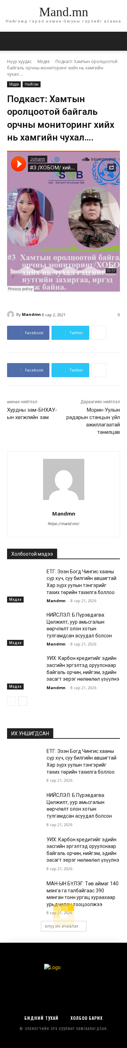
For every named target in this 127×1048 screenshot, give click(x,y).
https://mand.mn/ (63, 524)
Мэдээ (43, 61)
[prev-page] (11, 701)
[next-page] (22, 701)
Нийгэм (31, 84)
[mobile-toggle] (12, 41)
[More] (98, 333)
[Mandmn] (11, 314)
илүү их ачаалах (61, 926)
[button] (117, 41)
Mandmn (31, 314)
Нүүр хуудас (19, 61)
